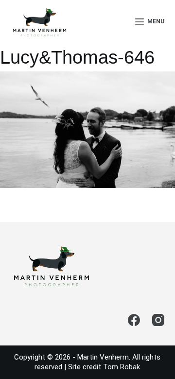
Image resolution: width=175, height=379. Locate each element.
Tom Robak (121, 366)
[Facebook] (134, 320)
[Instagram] (158, 320)
